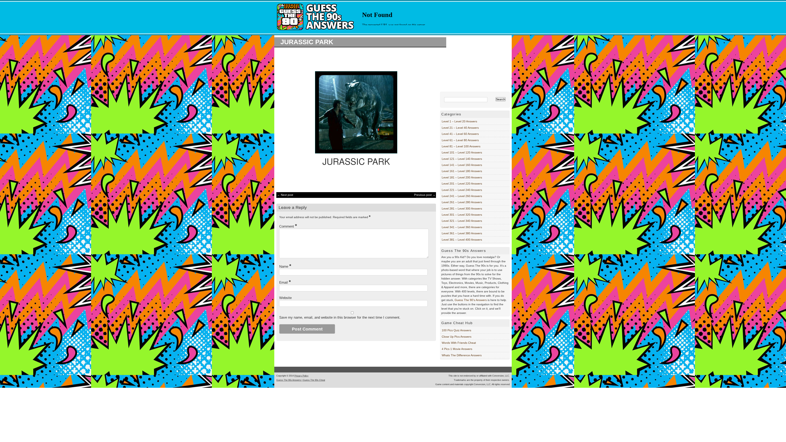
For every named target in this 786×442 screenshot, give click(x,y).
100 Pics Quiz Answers (456, 330)
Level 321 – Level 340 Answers (462, 220)
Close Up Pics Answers (456, 336)
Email (285, 282)
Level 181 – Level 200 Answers (462, 177)
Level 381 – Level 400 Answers (462, 239)
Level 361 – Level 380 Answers (462, 233)
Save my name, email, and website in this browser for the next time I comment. (339, 317)
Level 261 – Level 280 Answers (462, 202)
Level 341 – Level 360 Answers (462, 227)
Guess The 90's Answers (471, 300)
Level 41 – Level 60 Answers (460, 133)
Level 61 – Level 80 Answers (460, 140)
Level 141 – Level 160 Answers (462, 165)
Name (285, 266)
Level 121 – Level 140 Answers (462, 158)
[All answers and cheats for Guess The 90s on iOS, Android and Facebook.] (316, 31)
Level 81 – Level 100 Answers (461, 146)
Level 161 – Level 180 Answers (462, 171)
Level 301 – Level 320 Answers (462, 214)
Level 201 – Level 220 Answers (462, 183)
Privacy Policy (301, 375)
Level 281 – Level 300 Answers (462, 208)
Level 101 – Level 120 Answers (462, 152)
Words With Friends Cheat (459, 342)
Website (285, 298)
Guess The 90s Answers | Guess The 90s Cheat (300, 380)
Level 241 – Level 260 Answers (462, 196)
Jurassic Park (306, 42)
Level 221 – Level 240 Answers (462, 190)
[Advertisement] (354, 59)
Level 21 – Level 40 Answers (460, 127)
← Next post (285, 194)
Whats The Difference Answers (462, 355)
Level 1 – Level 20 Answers (459, 121)
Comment (288, 226)
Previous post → (424, 194)
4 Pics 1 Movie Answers (457, 349)
